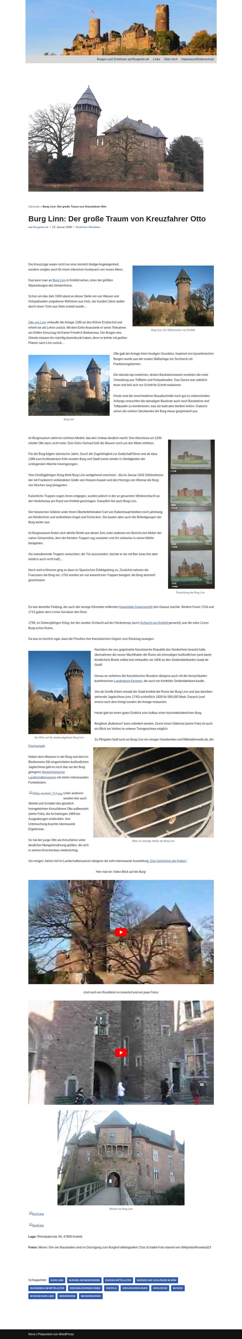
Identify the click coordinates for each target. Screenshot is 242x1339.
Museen (178, 1288)
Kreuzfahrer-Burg (135, 1288)
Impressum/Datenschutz (198, 59)
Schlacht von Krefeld (154, 622)
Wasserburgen (91, 1296)
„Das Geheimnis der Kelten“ (168, 861)
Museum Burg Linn (42, 1296)
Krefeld (111, 1288)
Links (156, 59)
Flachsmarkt (36, 746)
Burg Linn (59, 280)
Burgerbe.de (40, 227)
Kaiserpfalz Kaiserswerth (136, 607)
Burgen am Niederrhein (84, 1280)
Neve (32, 1334)
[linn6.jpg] (36, 1225)
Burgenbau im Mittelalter (47, 1288)
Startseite (34, 206)
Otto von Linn (37, 322)
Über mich (171, 59)
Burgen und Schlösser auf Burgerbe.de (123, 59)
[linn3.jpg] (36, 1214)
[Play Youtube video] (121, 932)
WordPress (66, 1334)
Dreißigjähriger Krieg (85, 1288)
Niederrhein (67, 1296)
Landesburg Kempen (128, 681)
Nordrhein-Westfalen (88, 227)
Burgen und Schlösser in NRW (156, 1280)
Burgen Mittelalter (118, 1280)
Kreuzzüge (160, 1288)
